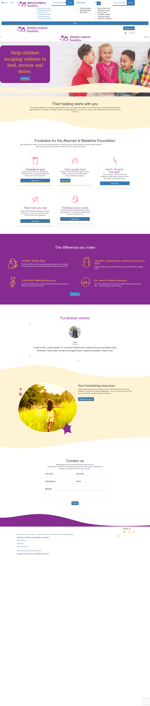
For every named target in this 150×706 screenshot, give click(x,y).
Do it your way (102, 12)
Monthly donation (85, 10)
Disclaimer (31, 534)
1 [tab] (75, 361)
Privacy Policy (21, 534)
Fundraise (97, 3)
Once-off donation (85, 8)
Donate (130, 3)
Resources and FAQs (104, 18)
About (71, 3)
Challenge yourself (104, 10)
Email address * (50, 481)
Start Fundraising (119, 3)
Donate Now (80, 3)
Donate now (25, 78)
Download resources (86, 399)
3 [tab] (79, 361)
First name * (49, 474)
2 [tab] (77, 361)
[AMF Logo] (29, 529)
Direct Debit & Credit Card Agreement (61, 534)
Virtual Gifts (83, 12)
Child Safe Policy (42, 534)
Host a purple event (104, 8)
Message (48, 489)
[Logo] (32, 4)
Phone (79, 481)
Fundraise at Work (103, 16)
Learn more (35, 180)
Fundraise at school (104, 14)
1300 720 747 (85, 469)
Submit (75, 503)
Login (75, 23)
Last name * (81, 474)
